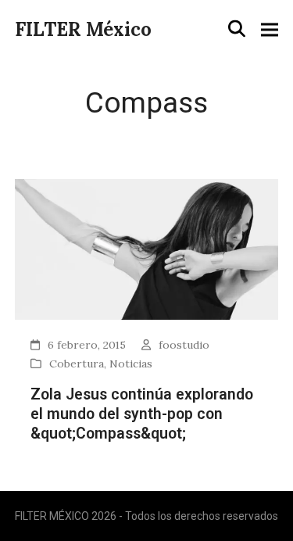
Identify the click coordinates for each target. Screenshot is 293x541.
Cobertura (76, 363)
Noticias (130, 363)
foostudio (184, 345)
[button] (236, 29)
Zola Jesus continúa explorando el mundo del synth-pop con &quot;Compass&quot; (141, 414)
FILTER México (83, 29)
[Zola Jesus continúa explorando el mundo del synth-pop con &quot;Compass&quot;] (147, 248)
